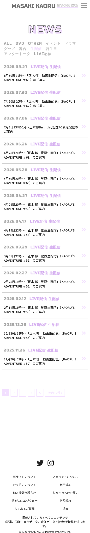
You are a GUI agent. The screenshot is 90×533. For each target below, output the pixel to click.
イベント (53, 43)
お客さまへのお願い (65, 493)
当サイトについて (24, 477)
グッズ (9, 49)
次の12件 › (55, 392)
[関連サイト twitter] (40, 462)
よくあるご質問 (24, 508)
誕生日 (51, 49)
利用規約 (65, 485)
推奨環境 (65, 500)
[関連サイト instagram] (51, 462)
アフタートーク (17, 54)
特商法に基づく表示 (24, 500)
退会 (65, 508)
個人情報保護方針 (24, 493)
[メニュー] (84, 6)
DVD (20, 43)
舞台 (23, 49)
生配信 (36, 49)
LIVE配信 (43, 54)
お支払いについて (24, 485)
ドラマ (70, 43)
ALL (8, 43)
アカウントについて (65, 477)
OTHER (35, 43)
